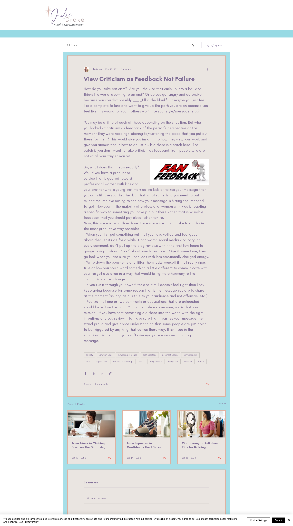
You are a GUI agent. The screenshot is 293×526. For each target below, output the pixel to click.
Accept (278, 520)
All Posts (72, 45)
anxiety (89, 355)
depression (101, 361)
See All (222, 403)
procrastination (170, 355)
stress (141, 361)
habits (201, 361)
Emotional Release (127, 355)
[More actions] (207, 69)
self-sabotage (150, 355)
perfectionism (190, 355)
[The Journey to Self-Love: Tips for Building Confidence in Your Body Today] (201, 424)
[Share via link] (110, 373)
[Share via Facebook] (85, 373)
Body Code (173, 361)
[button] (192, 45)
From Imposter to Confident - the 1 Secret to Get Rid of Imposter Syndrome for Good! (145, 445)
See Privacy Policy (28, 521)
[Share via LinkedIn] (102, 373)
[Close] (289, 520)
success (188, 361)
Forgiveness (156, 361)
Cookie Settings (258, 520)
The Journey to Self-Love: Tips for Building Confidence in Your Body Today (200, 445)
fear (88, 361)
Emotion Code (106, 355)
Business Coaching (122, 361)
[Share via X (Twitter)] (93, 373)
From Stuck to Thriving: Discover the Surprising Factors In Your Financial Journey (89, 445)
